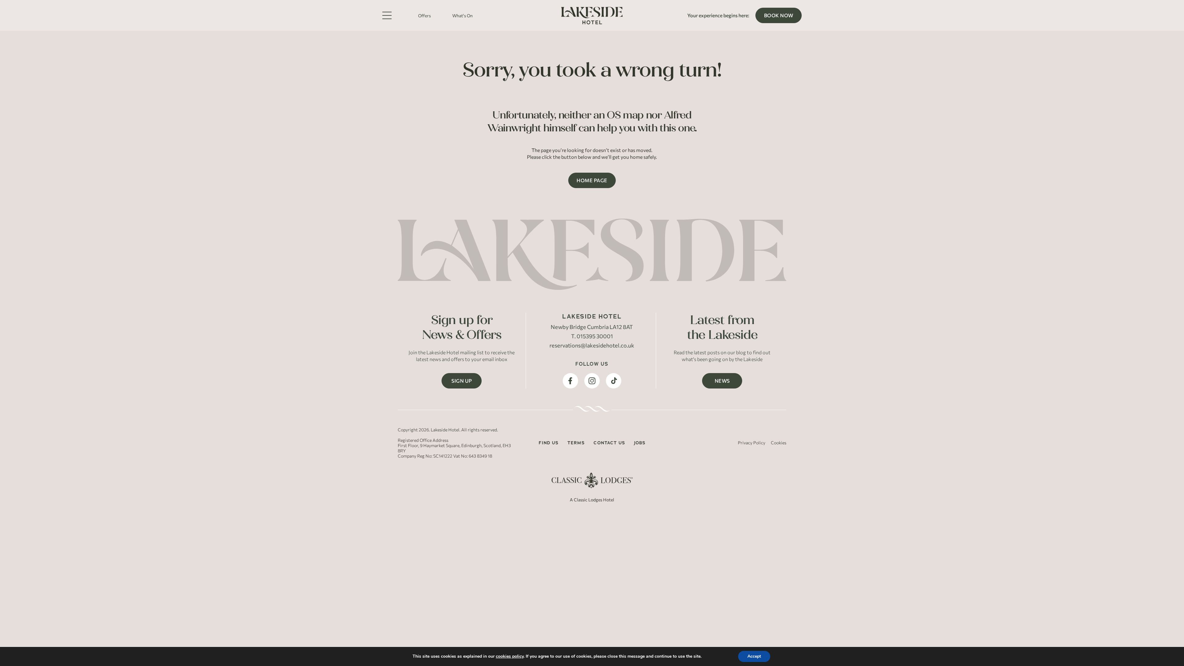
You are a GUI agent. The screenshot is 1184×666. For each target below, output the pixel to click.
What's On (462, 15)
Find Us (548, 443)
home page (592, 180)
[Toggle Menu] (387, 15)
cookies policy (510, 656)
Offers (424, 15)
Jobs (639, 443)
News (722, 381)
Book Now (778, 15)
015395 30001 (595, 336)
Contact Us (609, 443)
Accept (754, 656)
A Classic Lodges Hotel (592, 499)
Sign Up (461, 381)
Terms (576, 443)
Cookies (778, 442)
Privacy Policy (751, 442)
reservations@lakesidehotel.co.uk (591, 345)
